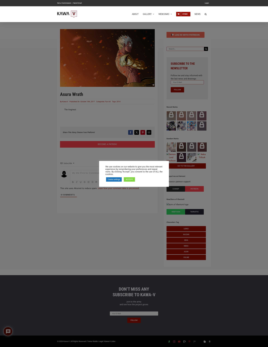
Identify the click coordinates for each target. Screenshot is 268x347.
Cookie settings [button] (114, 179)
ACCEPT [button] (129, 179)
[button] (206, 14)
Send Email (77, 3)
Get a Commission (64, 3)
